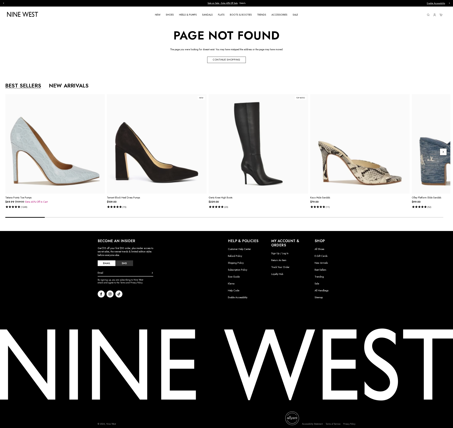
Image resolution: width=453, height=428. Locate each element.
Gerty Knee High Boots (220, 197)
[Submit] (152, 273)
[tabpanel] (227, 152)
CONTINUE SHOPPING (226, 59)
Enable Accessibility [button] (436, 3)
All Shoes (319, 249)
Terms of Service (333, 424)
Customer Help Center (239, 249)
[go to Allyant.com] (292, 418)
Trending (319, 276)
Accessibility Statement (312, 424)
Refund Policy (235, 256)
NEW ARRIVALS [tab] (68, 85)
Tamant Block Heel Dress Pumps (123, 197)
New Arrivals (321, 263)
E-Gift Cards (321, 256)
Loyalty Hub (277, 274)
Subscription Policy (237, 270)
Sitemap (319, 297)
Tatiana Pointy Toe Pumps (18, 197)
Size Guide (234, 276)
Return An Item (278, 260)
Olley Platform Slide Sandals (426, 197)
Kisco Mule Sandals (320, 197)
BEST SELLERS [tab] (23, 85)
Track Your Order (280, 267)
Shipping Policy (236, 263)
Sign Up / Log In (279, 253)
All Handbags (321, 290)
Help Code (233, 290)
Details (242, 3)
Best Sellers (320, 270)
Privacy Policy (349, 424)
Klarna (231, 283)
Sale (317, 283)
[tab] (106, 263)
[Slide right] (443, 151)
